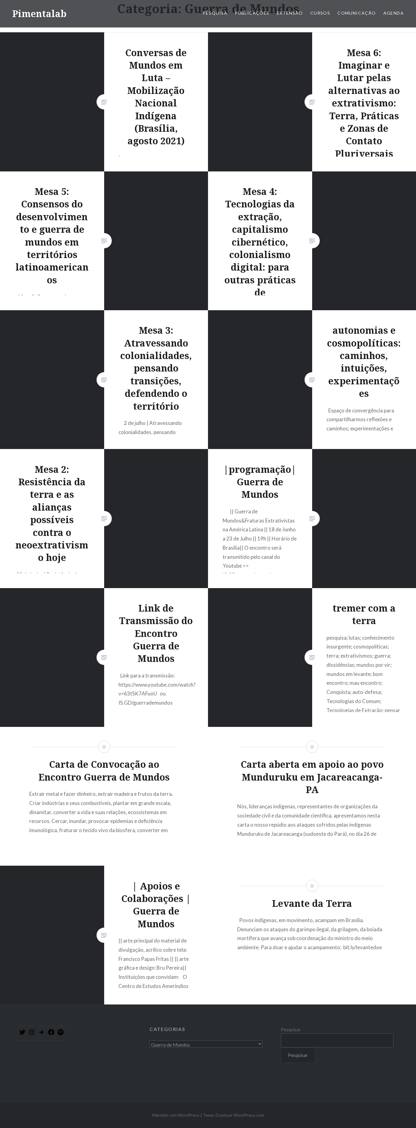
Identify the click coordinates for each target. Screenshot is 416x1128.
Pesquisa (215, 13)
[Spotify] (60, 1034)
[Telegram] (41, 1034)
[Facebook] (51, 1034)
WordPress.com (249, 1115)
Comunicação (356, 13)
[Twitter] (22, 1034)
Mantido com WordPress (175, 1115)
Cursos (320, 13)
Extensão (290, 13)
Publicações (252, 13)
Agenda (393, 13)
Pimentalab (39, 13)
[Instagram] (31, 1034)
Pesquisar (291, 1029)
